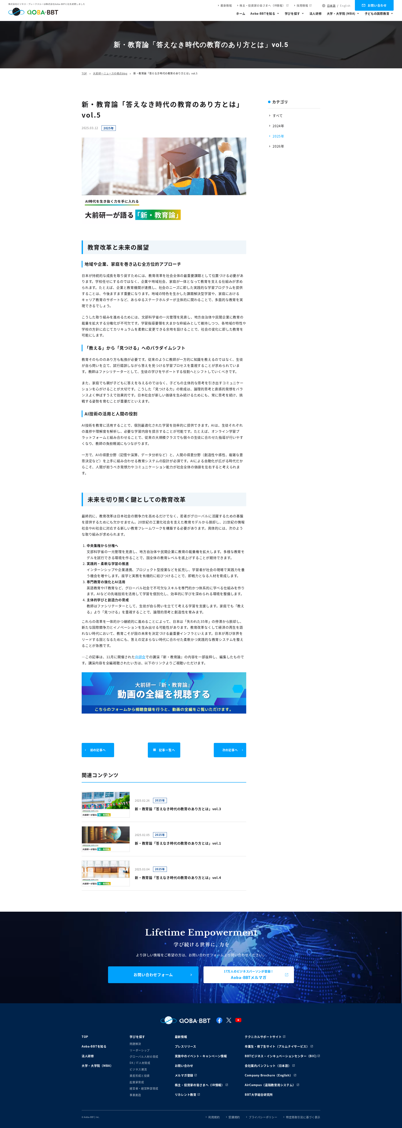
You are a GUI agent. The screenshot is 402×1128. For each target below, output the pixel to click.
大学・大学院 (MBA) (341, 13)
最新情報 (226, 5)
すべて (278, 115)
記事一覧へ (167, 750)
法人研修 (315, 13)
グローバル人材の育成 (144, 1056)
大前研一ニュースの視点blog (110, 73)
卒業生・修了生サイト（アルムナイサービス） (277, 1046)
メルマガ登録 (184, 1075)
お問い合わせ (377, 5)
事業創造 (135, 1095)
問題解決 (135, 1044)
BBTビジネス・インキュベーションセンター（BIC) (280, 1056)
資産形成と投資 (140, 1075)
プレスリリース (185, 1046)
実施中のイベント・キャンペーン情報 (201, 1056)
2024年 (278, 125)
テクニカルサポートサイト (263, 1037)
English (345, 6)
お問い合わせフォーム (153, 974)
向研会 (140, 656)
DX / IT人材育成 (140, 1063)
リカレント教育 (185, 1094)
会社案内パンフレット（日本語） (268, 1065)
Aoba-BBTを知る (262, 13)
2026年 (278, 146)
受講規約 (234, 1117)
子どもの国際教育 (377, 13)
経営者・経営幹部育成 (144, 1088)
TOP (84, 73)
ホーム (240, 13)
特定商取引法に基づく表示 (303, 1117)
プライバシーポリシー (263, 1117)
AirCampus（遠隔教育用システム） (270, 1085)
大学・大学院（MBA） (97, 1065)
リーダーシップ (140, 1050)
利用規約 (214, 1117)
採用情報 (302, 5)
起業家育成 (137, 1082)
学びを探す (292, 13)
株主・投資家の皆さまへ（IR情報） (262, 5)
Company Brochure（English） (269, 1075)
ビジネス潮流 (138, 1069)
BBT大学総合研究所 (259, 1094)
